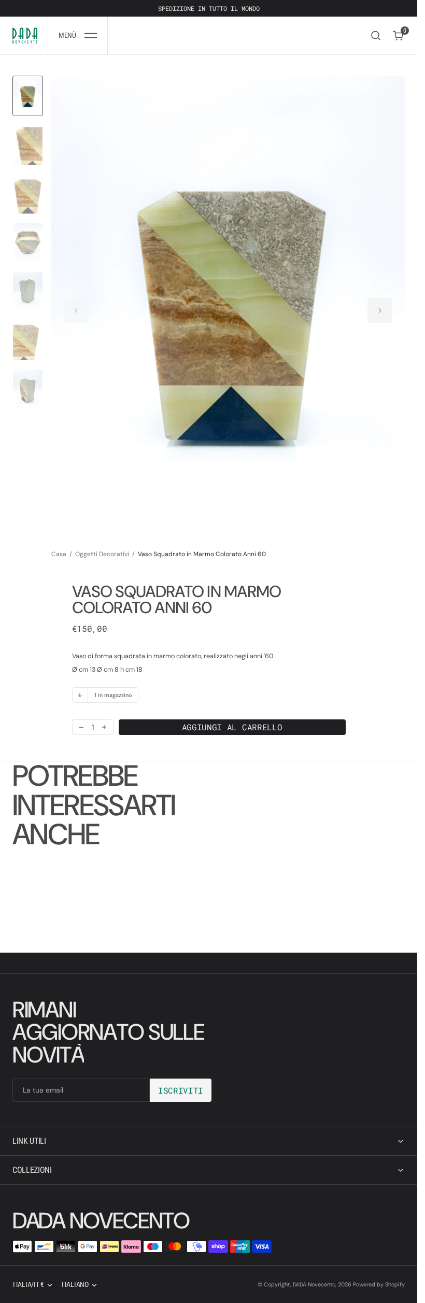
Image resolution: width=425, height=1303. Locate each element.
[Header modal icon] (90, 36)
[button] (78, 35)
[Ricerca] (376, 35)
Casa (58, 544)
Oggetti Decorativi (102, 544)
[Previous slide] (76, 305)
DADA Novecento (314, 1284)
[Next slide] (379, 305)
